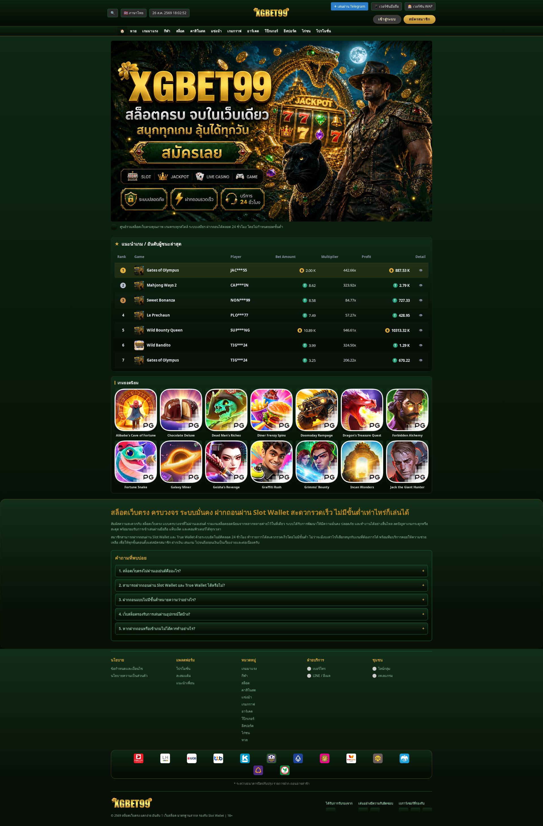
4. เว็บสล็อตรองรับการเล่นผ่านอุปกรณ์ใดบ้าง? (154, 614)
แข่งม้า (216, 31)
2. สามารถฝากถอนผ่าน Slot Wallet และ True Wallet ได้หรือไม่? (172, 585)
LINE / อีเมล (321, 675)
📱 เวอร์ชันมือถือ (386, 6)
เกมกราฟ (234, 31)
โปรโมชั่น (323, 31)
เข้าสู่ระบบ (387, 19)
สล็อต (180, 31)
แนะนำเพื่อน (185, 683)
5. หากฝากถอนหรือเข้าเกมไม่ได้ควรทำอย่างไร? (157, 628)
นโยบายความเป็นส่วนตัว (129, 675)
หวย (133, 31)
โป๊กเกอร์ (271, 31)
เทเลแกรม (385, 675)
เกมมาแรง (150, 31)
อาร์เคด (253, 31)
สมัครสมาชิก (419, 19)
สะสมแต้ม (183, 675)
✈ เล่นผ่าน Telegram (349, 6)
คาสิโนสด (197, 31)
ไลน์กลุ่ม (384, 668)
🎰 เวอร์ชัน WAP (420, 6)
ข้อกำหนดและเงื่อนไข (127, 668)
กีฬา (167, 31)
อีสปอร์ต (290, 31)
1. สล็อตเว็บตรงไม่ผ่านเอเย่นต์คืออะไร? (150, 570)
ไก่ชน (306, 31)
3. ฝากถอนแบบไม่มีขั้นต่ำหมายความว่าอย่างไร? (157, 599)
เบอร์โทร (319, 668)
